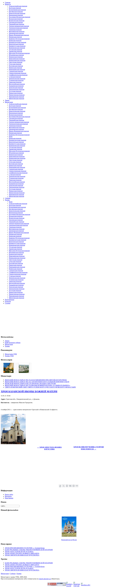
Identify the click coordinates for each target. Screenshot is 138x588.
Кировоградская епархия (17, 42)
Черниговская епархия (16, 95)
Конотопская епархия (16, 44)
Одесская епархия (15, 64)
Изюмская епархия (15, 37)
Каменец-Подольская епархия (19, 39)
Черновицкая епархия (16, 97)
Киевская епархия (15, 40)
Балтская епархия (15, 8)
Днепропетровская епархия (18, 28)
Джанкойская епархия (16, 24)
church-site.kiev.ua (45, 579)
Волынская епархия (16, 19)
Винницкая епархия (16, 15)
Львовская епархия (15, 51)
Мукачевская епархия (16, 55)
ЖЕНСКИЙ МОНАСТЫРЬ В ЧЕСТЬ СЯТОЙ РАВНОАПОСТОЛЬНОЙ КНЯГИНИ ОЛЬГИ (37, 382)
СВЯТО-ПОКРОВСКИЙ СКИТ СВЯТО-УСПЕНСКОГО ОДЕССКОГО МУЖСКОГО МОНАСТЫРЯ (40, 387)
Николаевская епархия (16, 58)
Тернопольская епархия (17, 78)
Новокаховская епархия (17, 60)
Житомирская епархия (16, 31)
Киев (10, 136)
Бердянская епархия (16, 11)
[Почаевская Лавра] (24, 372)
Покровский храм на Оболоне (69, 539)
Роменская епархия (15, 269)
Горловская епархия (16, 22)
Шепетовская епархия (16, 98)
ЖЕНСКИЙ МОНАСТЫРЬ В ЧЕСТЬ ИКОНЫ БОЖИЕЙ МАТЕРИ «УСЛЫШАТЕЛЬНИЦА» (37, 385)
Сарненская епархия (16, 71)
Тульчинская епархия (16, 80)
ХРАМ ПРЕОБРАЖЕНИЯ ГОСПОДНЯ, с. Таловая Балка (25, 548)
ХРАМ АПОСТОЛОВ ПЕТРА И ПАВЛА (19, 551)
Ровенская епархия (15, 68)
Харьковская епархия (16, 86)
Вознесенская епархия (16, 20)
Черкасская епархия (16, 93)
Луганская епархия (15, 49)
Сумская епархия (15, 77)
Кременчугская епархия (17, 46)
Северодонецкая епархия (17, 73)
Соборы (12, 573)
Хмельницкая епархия (16, 89)
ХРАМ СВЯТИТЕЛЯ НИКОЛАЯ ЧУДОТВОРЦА (22, 555)
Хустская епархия (15, 91)
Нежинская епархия (16, 57)
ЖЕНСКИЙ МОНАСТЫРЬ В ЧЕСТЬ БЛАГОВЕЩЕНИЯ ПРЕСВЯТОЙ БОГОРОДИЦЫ (36, 380)
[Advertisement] (61, 320)
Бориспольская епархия (17, 13)
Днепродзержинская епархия (19, 26)
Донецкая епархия (15, 29)
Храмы (19, 573)
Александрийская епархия (18, 6)
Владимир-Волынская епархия (19, 17)
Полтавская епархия (16, 66)
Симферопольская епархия (18, 75)
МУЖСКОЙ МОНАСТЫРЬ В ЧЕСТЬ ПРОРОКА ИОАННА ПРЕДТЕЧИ (30, 383)
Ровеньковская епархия (17, 69)
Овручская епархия (15, 62)
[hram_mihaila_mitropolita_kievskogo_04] (8, 372)
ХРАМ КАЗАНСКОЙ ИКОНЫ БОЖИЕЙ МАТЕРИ (29, 391)
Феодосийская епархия (17, 84)
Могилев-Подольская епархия (19, 53)
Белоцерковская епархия (17, 10)
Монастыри (5, 573)
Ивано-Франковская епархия (19, 35)
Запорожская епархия (16, 33)
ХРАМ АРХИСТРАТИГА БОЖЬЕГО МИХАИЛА (22, 553)
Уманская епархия (15, 82)
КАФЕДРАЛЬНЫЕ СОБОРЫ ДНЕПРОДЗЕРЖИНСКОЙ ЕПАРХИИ (29, 550)
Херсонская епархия (16, 87)
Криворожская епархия (17, 48)
